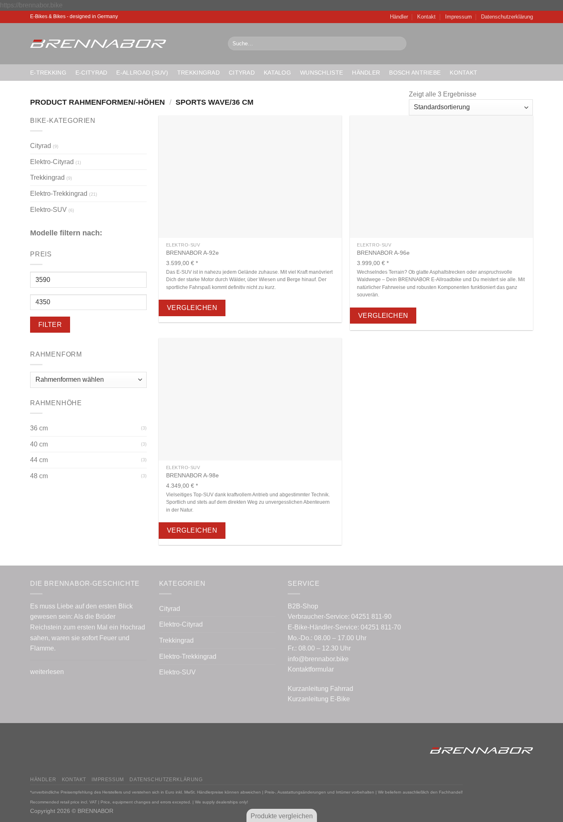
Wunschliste (321, 72)
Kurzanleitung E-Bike (319, 698)
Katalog (277, 72)
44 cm (39, 459)
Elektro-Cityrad (52, 161)
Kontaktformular (311, 669)
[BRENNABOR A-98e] (250, 399)
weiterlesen (47, 671)
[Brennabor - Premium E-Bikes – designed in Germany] (123, 44)
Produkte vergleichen (282, 816)
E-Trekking (48, 72)
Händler (399, 17)
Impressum (458, 17)
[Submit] (398, 44)
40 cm (39, 444)
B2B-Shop (303, 606)
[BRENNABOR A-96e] (441, 176)
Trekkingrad (198, 72)
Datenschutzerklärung (507, 17)
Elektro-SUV (48, 209)
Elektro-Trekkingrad (58, 193)
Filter (50, 324)
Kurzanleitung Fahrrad (320, 688)
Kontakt (426, 17)
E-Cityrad (91, 72)
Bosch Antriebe (415, 72)
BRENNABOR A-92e (192, 252)
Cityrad (242, 72)
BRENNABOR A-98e (192, 475)
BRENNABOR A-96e (383, 252)
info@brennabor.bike (318, 658)
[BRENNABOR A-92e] (250, 176)
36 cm (39, 428)
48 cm (39, 475)
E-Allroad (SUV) (142, 72)
